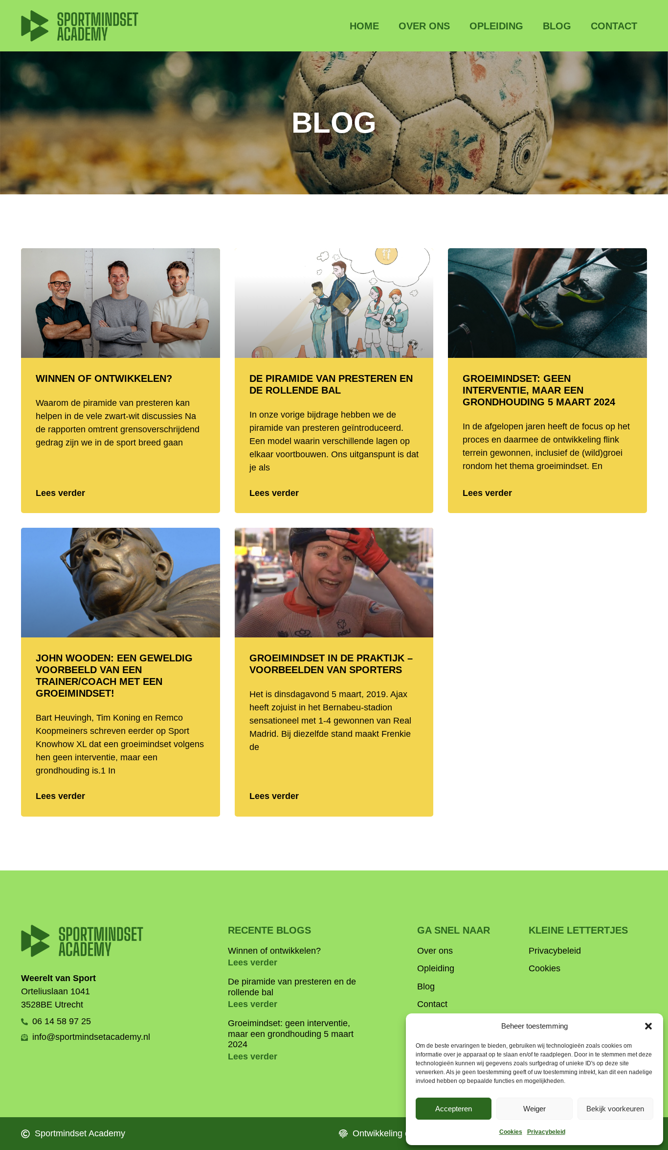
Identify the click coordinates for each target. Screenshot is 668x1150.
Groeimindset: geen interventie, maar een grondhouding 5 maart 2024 (539, 390)
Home (364, 26)
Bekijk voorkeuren (615, 1108)
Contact (614, 26)
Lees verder (60, 493)
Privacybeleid (546, 1131)
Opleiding (496, 26)
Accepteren (453, 1108)
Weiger (534, 1108)
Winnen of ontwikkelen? (104, 378)
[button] (648, 1026)
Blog (557, 26)
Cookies (510, 1131)
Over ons (424, 26)
